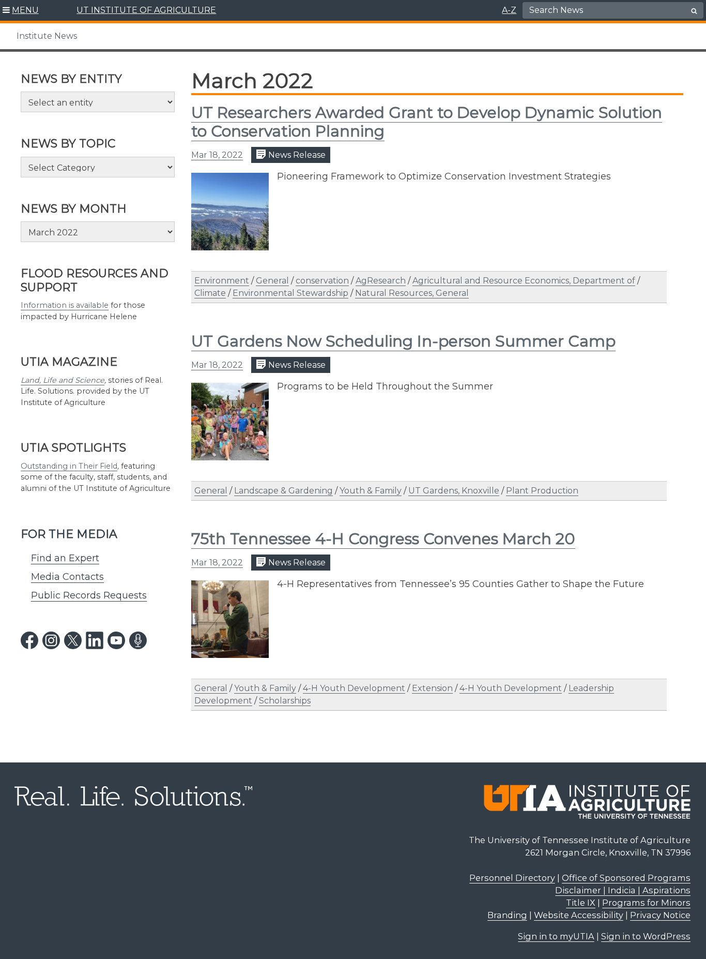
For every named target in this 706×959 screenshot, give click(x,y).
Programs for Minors (646, 902)
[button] (21, 10)
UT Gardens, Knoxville (453, 491)
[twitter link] (73, 640)
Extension (432, 688)
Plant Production (542, 491)
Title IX (580, 902)
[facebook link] (29, 640)
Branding (507, 915)
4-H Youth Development (354, 688)
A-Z (509, 10)
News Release (296, 155)
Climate (210, 293)
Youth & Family (371, 491)
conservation (322, 281)
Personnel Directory (512, 878)
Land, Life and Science (62, 380)
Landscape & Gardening (283, 491)
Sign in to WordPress (645, 936)
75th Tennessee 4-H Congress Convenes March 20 (383, 538)
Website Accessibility (578, 915)
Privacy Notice (660, 915)
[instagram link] (51, 640)
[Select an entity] (98, 102)
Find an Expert (65, 558)
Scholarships (285, 701)
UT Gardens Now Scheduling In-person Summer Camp (403, 341)
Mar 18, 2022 (217, 155)
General (272, 281)
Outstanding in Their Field (69, 466)
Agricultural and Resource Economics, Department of (523, 281)
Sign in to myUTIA (556, 936)
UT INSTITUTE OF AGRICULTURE (146, 10)
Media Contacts (67, 576)
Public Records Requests (89, 595)
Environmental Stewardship (290, 293)
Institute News (47, 36)
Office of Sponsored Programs (626, 878)
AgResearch (381, 281)
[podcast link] (138, 640)
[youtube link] (116, 640)
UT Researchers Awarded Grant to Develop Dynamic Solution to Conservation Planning (426, 122)
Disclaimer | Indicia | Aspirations (622, 890)
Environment (221, 281)
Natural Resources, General (412, 293)
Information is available (65, 305)
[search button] (694, 11)
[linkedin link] (94, 640)
